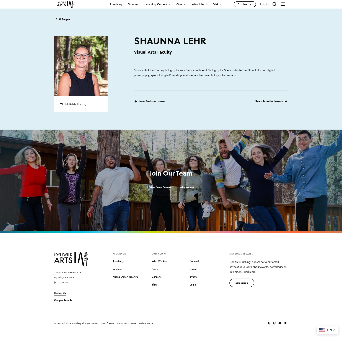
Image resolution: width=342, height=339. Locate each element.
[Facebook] (269, 323)
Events (193, 277)
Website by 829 (146, 323)
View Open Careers (160, 187)
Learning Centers (156, 4)
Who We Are (187, 187)
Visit (216, 4)
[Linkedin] (285, 323)
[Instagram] (274, 323)
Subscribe (241, 283)
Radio (193, 269)
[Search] (275, 4)
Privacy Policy (123, 323)
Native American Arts (125, 277)
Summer (133, 4)
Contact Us (60, 293)
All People (64, 19)
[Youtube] (280, 323)
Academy (115, 4)
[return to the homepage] (71, 258)
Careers (156, 277)
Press (155, 269)
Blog (154, 284)
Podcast (194, 261)
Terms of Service (107, 323)
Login (264, 4)
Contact (243, 4)
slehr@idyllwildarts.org (75, 104)
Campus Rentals (63, 300)
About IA (198, 4)
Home (133, 323)
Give (179, 4)
